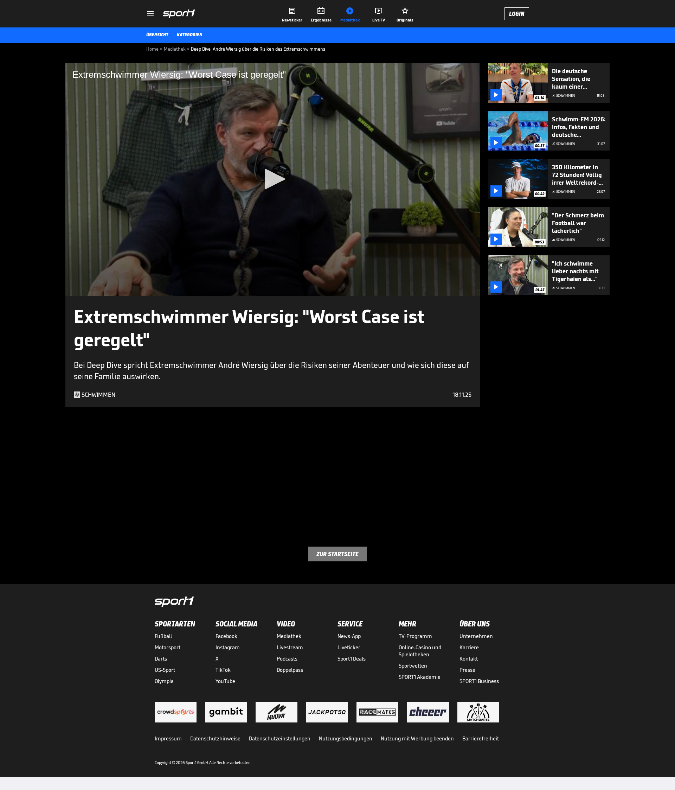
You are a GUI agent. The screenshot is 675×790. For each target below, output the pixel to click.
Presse (467, 670)
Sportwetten (413, 665)
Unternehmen (476, 636)
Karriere (469, 647)
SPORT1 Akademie (420, 677)
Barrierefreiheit (480, 738)
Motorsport (167, 647)
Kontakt (468, 658)
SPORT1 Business (479, 681)
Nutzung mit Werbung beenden (417, 738)
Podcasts (287, 658)
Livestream (290, 647)
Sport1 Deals (352, 658)
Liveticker (349, 647)
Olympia (164, 681)
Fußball (163, 636)
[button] (272, 179)
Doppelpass (290, 670)
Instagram (228, 647)
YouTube (225, 681)
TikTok (223, 670)
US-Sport (165, 670)
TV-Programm (415, 636)
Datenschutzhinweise (215, 738)
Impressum (168, 738)
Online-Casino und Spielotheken (420, 651)
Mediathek (289, 636)
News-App (349, 636)
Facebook (226, 636)
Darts (161, 658)
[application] (272, 179)
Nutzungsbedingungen (345, 738)
